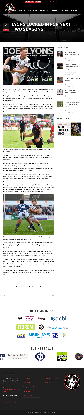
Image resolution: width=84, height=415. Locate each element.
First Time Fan (27, 382)
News (7, 10)
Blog (26, 34)
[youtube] (53, 2)
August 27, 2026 (71, 84)
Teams (35, 10)
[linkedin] (47, 2)
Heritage (65, 10)
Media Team (17, 34)
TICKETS (30, 2)
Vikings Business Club (29, 387)
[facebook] (44, 2)
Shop (21, 10)
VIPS (72, 10)
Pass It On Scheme (28, 395)
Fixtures (27, 10)
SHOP (39, 2)
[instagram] (56, 2)
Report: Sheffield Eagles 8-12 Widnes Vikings (71, 67)
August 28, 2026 (71, 58)
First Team (35, 34)
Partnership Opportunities (51, 378)
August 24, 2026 (71, 96)
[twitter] (50, 2)
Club (77, 10)
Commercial (44, 10)
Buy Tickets (26, 378)
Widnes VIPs (47, 382)
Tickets (14, 10)
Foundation (55, 10)
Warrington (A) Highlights (69, 131)
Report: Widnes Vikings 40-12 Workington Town (72, 104)
